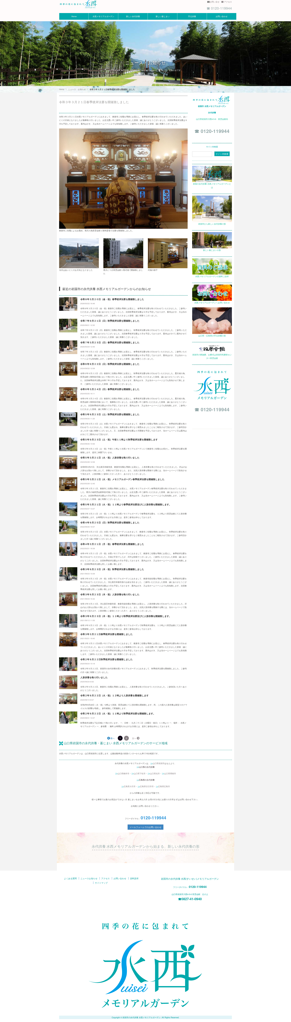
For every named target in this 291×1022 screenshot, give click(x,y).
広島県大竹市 (129, 786)
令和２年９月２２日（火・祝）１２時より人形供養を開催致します (114, 695)
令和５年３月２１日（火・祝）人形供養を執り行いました (109, 457)
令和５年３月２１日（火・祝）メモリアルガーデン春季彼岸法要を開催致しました (122, 479)
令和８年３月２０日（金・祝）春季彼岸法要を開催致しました (112, 299)
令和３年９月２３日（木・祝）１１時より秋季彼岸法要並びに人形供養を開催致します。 (125, 616)
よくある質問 (70, 878)
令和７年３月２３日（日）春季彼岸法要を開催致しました (109, 342)
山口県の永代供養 (147, 766)
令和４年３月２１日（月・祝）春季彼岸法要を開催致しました (112, 544)
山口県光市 (155, 773)
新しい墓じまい (162, 16)
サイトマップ (101, 883)
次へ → (135, 738)
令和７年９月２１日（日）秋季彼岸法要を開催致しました (109, 320)
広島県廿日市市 (147, 786)
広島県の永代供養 (147, 779)
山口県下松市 (140, 773)
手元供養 (192, 16)
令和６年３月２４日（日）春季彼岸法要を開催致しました (109, 389)
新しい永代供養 (133, 16)
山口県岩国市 (158, 763)
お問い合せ (215, 1)
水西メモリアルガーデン (103, 16)
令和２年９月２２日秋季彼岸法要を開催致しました (106, 659)
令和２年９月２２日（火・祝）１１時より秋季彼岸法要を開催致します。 (117, 713)
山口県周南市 (170, 773)
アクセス (228, 1)
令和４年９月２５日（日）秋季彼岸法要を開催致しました (109, 522)
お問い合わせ (221, 16)
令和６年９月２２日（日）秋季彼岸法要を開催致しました (109, 363)
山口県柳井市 (123, 773)
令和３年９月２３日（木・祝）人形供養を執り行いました (109, 594)
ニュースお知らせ (88, 878)
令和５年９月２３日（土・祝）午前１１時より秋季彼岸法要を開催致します (119, 439)
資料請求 (134, 878)
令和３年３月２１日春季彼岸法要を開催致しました (106, 634)
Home (74, 16)
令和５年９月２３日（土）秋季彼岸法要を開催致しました (109, 414)
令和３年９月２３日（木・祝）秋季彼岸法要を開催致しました (112, 569)
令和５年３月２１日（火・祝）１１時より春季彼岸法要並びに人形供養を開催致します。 (125, 504)
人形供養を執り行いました (94, 677)
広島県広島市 (164, 786)
